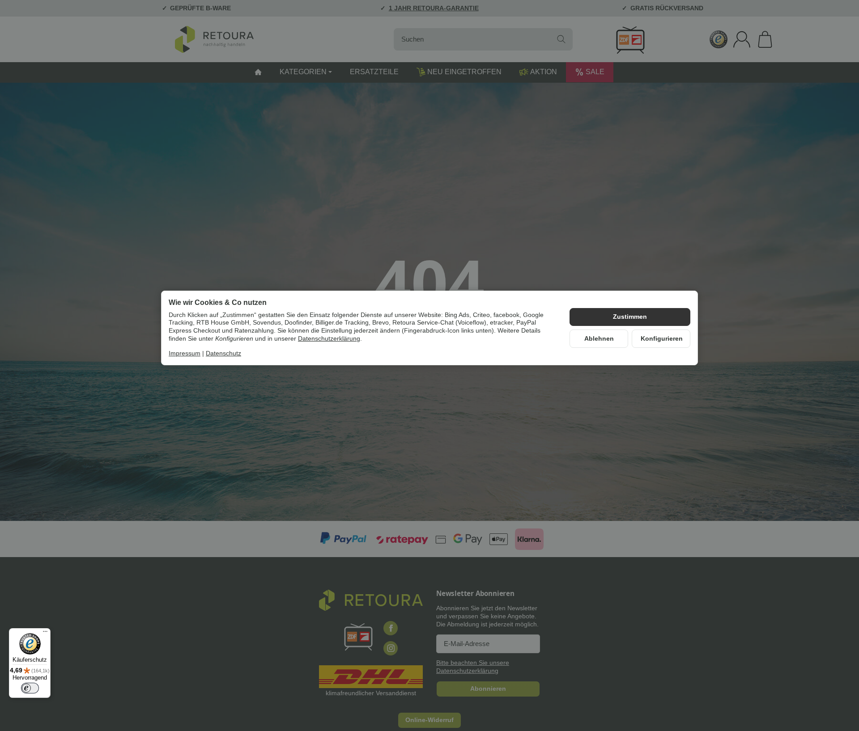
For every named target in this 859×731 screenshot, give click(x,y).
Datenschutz (223, 354)
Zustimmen (630, 316)
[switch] (30, 688)
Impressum (184, 354)
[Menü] (45, 633)
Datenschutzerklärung (329, 338)
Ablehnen (599, 338)
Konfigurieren (662, 338)
